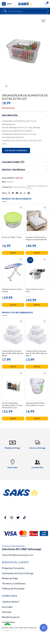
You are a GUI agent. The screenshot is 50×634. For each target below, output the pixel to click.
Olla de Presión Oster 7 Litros (35, 290)
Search (5, 11)
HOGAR (22, 187)
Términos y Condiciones (14, 583)
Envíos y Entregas (13, 169)
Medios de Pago (10, 578)
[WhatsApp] (25, 193)
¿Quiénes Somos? (10, 601)
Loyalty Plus (37, 467)
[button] (13, 253)
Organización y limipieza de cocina (36, 187)
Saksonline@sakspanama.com (17, 555)
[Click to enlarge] (6, 86)
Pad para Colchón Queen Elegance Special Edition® (36, 238)
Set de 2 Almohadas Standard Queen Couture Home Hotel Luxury (12, 405)
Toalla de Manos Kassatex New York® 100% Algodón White (36, 353)
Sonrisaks (6, 611)
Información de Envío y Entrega (17, 573)
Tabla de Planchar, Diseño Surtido (12, 290)
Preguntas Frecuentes (13, 568)
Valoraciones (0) (13, 162)
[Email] (17, 193)
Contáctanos (8, 622)
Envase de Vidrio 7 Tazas (12, 237)
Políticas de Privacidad (13, 588)
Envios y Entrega (37, 448)
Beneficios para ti (10, 617)
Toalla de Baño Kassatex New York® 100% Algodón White (12, 353)
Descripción (10, 115)
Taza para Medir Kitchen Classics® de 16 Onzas (35, 404)
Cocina (15, 187)
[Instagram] (11, 517)
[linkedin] (21, 193)
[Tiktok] (24, 517)
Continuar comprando (15, 151)
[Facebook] (9, 193)
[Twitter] (13, 193)
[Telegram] (29, 193)
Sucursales (7, 606)
